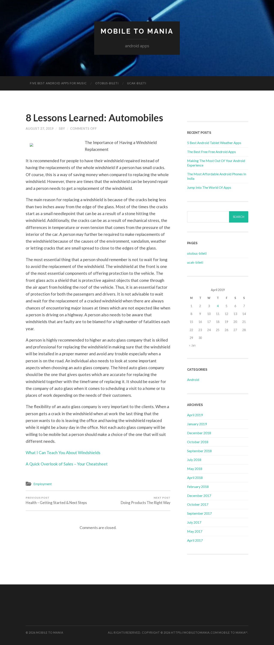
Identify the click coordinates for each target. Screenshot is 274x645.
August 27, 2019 (40, 128)
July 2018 (194, 460)
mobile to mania (137, 31)
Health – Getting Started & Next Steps (56, 500)
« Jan (192, 345)
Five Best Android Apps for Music (58, 83)
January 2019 (197, 424)
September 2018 (199, 451)
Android (193, 379)
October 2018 (197, 442)
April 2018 (195, 478)
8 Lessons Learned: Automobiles (94, 117)
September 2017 (199, 513)
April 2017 (195, 540)
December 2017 (199, 495)
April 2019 (195, 415)
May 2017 (194, 531)
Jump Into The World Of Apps (209, 187)
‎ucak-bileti (136, 83)
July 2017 (194, 522)
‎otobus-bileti (107, 83)
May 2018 (194, 469)
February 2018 (198, 486)
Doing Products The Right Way (145, 500)
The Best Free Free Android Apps (211, 152)
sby (62, 128)
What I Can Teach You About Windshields (63, 452)
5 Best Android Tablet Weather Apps (214, 143)
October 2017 (197, 504)
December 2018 (199, 433)
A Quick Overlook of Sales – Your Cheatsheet (67, 463)
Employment (42, 484)
